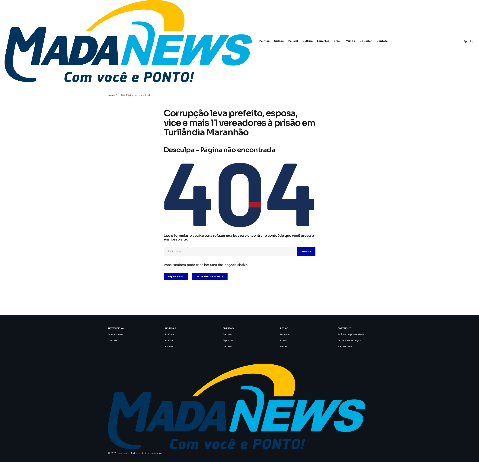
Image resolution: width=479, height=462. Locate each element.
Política (169, 334)
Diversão (228, 328)
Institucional (116, 328)
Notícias (170, 328)
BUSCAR (306, 251)
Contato (113, 340)
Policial (169, 340)
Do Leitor (228, 346)
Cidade (169, 346)
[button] (465, 41)
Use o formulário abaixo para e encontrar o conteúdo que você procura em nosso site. (239, 237)
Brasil (283, 340)
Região (284, 328)
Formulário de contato (210, 276)
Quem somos (115, 334)
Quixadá (284, 334)
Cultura (227, 334)
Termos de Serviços (349, 340)
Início (110, 95)
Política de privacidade (350, 334)
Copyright (344, 328)
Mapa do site (344, 346)
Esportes (228, 340)
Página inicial (175, 276)
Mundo (284, 346)
